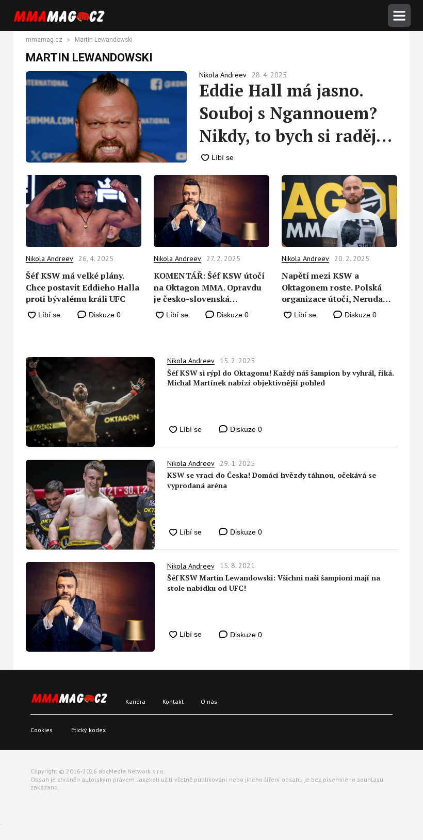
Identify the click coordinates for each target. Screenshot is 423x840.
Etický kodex (88, 730)
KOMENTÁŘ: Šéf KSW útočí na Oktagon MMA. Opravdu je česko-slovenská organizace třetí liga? (209, 287)
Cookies (41, 730)
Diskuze (104, 315)
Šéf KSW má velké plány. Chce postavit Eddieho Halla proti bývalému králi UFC (82, 287)
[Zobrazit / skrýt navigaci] (399, 15)
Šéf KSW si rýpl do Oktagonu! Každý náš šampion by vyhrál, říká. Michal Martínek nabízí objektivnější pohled (280, 378)
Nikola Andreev (49, 258)
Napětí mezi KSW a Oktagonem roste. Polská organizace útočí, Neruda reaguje (332, 287)
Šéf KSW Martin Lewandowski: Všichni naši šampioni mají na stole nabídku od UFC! (273, 583)
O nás (209, 701)
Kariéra (135, 701)
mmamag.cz (44, 40)
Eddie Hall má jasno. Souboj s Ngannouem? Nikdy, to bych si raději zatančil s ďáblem (290, 113)
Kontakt (173, 701)
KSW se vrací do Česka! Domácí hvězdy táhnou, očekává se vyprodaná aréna (271, 480)
